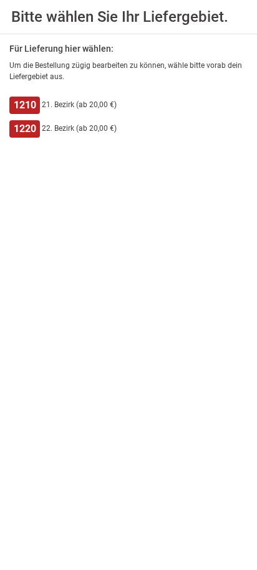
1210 (25, 105)
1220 (25, 129)
